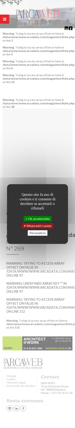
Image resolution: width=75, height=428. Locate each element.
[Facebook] (70, 28)
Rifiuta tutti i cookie (38, 225)
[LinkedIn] (66, 28)
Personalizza (37, 233)
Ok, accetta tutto (39, 218)
